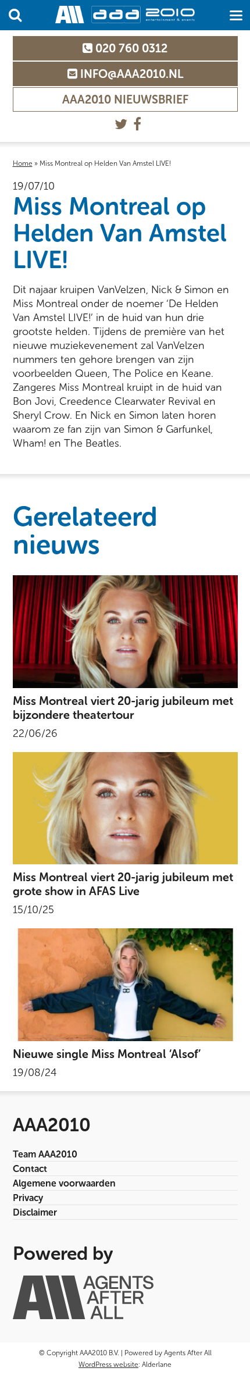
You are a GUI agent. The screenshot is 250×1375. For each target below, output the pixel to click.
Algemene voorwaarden (64, 1183)
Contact (30, 1168)
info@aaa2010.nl (130, 74)
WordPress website (108, 1364)
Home (23, 163)
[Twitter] (121, 124)
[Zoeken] (15, 15)
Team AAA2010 (45, 1154)
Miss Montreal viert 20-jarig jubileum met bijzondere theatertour (123, 708)
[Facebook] (137, 124)
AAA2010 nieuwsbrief (125, 99)
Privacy (28, 1197)
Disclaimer (35, 1212)
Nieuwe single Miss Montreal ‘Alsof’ (107, 1054)
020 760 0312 (129, 48)
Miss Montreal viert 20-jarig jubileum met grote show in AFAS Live (123, 884)
